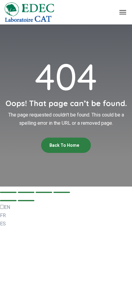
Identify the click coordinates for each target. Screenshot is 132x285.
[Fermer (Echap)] (61, 192)
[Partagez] (44, 192)
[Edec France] (29, 12)
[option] (66, 215)
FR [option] (3, 215)
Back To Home (64, 145)
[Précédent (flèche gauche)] (8, 200)
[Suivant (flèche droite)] (26, 200)
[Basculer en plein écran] (26, 192)
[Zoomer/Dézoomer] (8, 192)
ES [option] (3, 224)
